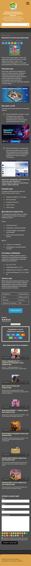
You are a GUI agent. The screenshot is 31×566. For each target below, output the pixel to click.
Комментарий (5, 515)
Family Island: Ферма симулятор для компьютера (14, 459)
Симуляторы (19, 40)
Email (3, 504)
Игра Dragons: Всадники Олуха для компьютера (15, 434)
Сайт (3, 510)
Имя (3, 498)
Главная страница (6, 35)
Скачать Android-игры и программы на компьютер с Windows (13, 13)
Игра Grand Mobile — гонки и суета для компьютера (15, 411)
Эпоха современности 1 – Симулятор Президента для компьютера (12, 362)
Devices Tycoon (15, 310)
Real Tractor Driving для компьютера (11, 387)
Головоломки (16, 324)
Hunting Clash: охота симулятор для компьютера (14, 483)
